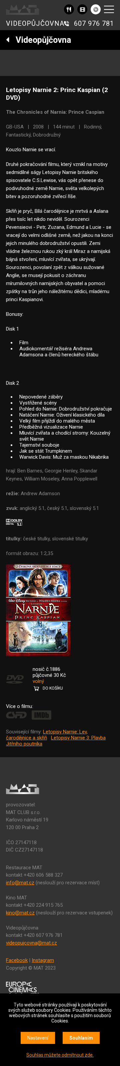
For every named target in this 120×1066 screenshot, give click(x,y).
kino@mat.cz (20, 913)
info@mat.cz (20, 883)
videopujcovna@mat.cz (31, 943)
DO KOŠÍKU (53, 688)
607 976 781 (94, 23)
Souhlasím (81, 1038)
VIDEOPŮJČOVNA (35, 23)
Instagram (43, 960)
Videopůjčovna (40, 40)
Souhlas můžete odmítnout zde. (60, 1055)
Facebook (17, 960)
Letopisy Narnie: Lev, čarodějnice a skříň (47, 735)
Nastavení (37, 1038)
